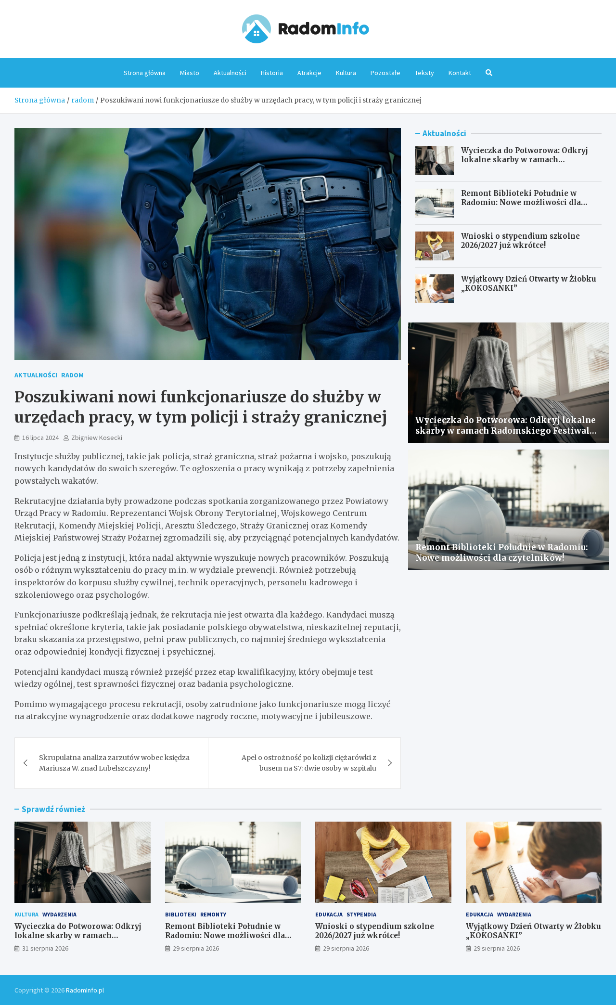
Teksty (424, 72)
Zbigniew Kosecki (96, 437)
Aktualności (230, 72)
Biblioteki (180, 914)
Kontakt (460, 72)
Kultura (346, 72)
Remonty (213, 914)
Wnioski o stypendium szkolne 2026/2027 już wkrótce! (520, 241)
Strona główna (145, 72)
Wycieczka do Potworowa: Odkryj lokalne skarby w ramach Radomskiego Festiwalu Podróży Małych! (524, 164)
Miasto (189, 72)
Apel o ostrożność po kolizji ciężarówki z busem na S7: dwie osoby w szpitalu (309, 763)
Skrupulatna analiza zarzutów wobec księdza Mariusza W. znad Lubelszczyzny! (114, 763)
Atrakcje (309, 72)
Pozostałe (385, 72)
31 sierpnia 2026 (45, 948)
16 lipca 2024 (40, 437)
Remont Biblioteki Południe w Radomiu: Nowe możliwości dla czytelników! (521, 203)
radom (72, 375)
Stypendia (361, 914)
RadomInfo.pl (85, 990)
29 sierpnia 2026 (196, 948)
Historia (272, 72)
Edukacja (329, 914)
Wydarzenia (59, 914)
